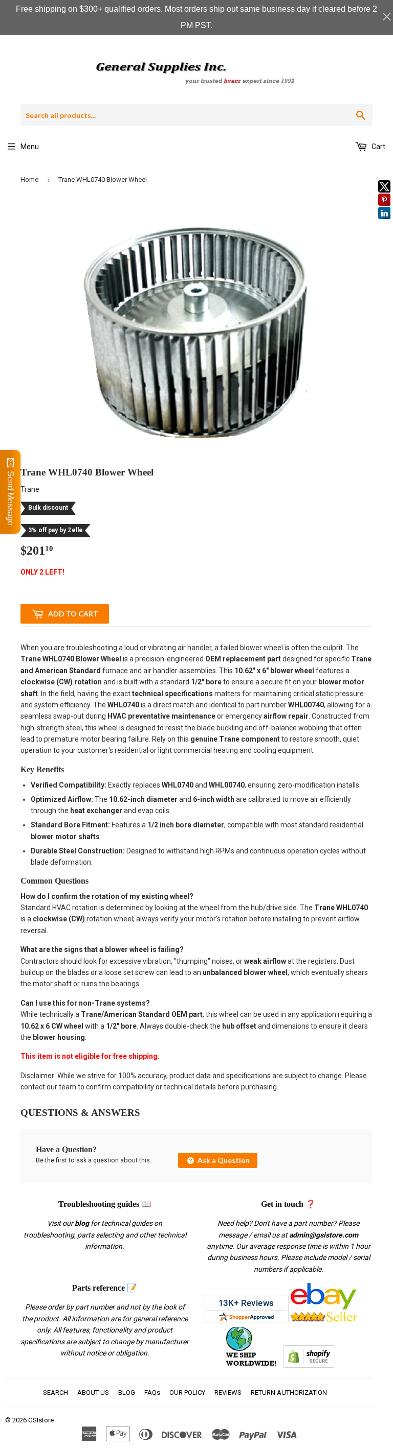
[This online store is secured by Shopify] (309, 1365)
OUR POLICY (187, 1392)
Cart (377, 146)
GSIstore (41, 1420)
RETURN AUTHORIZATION (289, 1392)
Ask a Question (223, 1160)
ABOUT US (93, 1392)
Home (29, 179)
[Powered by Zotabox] (384, 223)
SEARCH (55, 1392)
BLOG (126, 1392)
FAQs (152, 1392)
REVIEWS (228, 1392)
